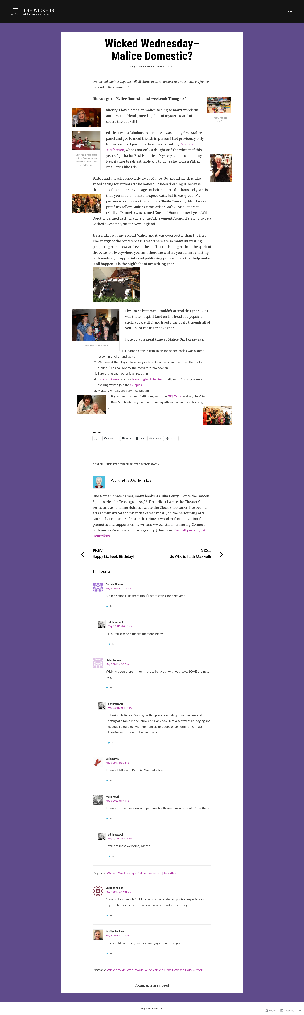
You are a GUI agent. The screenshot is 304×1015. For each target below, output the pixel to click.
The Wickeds (38, 10)
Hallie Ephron (113, 660)
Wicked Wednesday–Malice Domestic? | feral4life (142, 873)
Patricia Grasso (114, 584)
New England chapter (147, 379)
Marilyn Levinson (115, 931)
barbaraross (112, 758)
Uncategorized (118, 464)
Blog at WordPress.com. (152, 1008)
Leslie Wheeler (114, 888)
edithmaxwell (116, 622)
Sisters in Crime (108, 379)
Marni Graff (112, 796)
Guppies (136, 385)
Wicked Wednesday (143, 464)
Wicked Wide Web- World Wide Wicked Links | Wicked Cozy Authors (155, 970)
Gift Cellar (175, 396)
